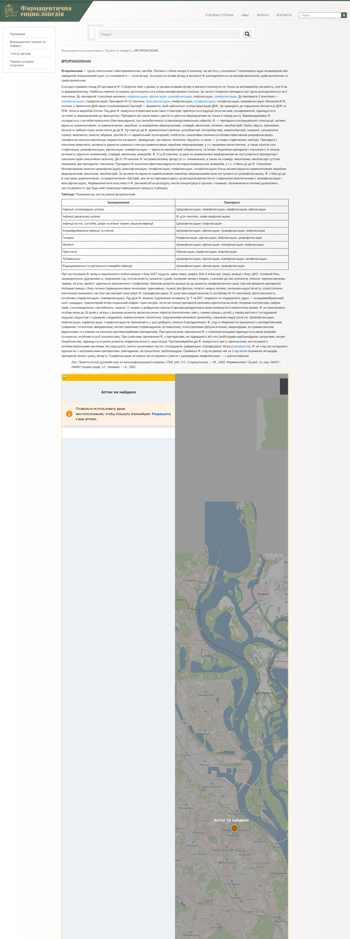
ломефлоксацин (225, 96)
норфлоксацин (137, 96)
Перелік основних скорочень (22, 63)
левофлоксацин (72, 101)
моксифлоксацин (158, 101)
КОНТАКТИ (284, 15)
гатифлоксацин (204, 101)
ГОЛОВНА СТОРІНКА (219, 15)
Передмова (17, 34)
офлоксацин (157, 96)
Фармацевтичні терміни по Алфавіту (28, 43)
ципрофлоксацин (180, 96)
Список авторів (20, 53)
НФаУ (245, 15)
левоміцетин (241, 346)
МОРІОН (263, 15)
